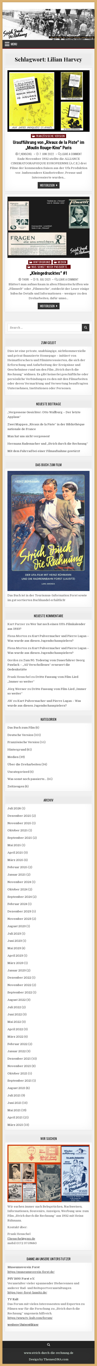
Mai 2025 (14, 845)
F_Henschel (25, 154)
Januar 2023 (16, 970)
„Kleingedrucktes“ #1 (48, 273)
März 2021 (15, 1125)
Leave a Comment (72, 154)
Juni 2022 (14, 1014)
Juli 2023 (14, 933)
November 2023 (19, 918)
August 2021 (16, 1088)
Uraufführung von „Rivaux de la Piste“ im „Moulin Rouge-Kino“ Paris (48, 145)
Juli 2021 (14, 1095)
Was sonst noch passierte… (26, 779)
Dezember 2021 (19, 1058)
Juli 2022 (14, 1007)
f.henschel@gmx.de (21, 1238)
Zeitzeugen (15, 786)
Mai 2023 (14, 948)
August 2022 (16, 999)
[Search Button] (48, 1345)
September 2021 (19, 1080)
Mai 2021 (14, 1110)
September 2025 (19, 837)
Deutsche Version (20, 735)
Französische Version (50, 136)
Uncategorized (18, 771)
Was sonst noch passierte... (50, 267)
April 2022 (15, 1029)
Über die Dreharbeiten (24, 764)
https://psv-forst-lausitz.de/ (27, 1292)
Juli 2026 (14, 808)
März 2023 (15, 963)
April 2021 (15, 1117)
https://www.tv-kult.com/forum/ (30, 1318)
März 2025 (15, 860)
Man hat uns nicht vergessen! (28, 436)
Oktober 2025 (17, 830)
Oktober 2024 (17, 889)
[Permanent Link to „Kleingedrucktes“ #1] (48, 227)
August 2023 (16, 926)
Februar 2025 (17, 867)
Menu (14, 44)
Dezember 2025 (19, 815)
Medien (62, 262)
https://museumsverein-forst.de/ (31, 1272)
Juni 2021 (14, 1103)
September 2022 (19, 992)
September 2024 (19, 896)
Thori (25, 279)
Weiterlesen (50, 186)
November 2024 (19, 882)
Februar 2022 (17, 1044)
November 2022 (19, 985)
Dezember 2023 (19, 911)
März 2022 (15, 1036)
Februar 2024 (17, 904)
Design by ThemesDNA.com (48, 1359)
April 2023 (15, 955)
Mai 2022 (14, 1021)
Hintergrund (42, 262)
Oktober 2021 (17, 1073)
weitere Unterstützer (23, 1324)
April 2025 (15, 852)
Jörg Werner (17, 689)
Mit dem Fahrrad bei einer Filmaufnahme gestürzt (43, 451)
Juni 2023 (14, 940)
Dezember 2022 (19, 977)
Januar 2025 (16, 874)
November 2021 (19, 1066)
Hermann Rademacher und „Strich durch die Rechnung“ (47, 443)
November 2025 (19, 823)
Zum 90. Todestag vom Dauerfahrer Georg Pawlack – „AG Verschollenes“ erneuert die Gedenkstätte (46, 665)
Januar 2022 (16, 1051)
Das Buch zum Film (21, 727)
